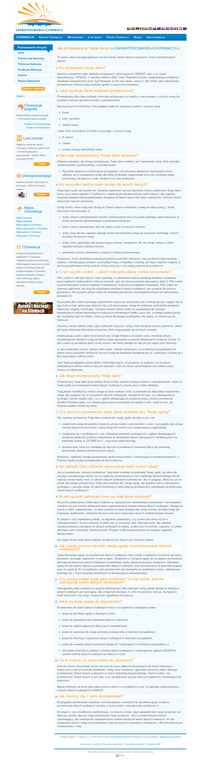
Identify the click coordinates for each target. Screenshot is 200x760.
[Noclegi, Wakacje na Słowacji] (33, 313)
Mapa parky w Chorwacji (28, 236)
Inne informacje (156, 37)
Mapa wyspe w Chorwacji (28, 232)
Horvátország (147, 752)
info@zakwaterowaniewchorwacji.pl (125, 737)
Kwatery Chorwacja (50, 37)
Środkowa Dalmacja (30, 69)
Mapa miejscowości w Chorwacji (31, 228)
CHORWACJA (25, 37)
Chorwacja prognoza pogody (32, 119)
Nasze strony (86, 744)
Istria (21, 52)
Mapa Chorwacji (24, 218)
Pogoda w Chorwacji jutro (38, 127)
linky (96, 752)
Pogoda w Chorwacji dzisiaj (37, 124)
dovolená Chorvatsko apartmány (107, 744)
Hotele (138, 37)
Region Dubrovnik (29, 80)
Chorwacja (136, 752)
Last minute (95, 37)
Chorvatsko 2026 (153, 744)
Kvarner (22, 75)
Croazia (120, 752)
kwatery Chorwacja (25, 275)
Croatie (127, 752)
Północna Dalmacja (29, 64)
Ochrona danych (150, 737)
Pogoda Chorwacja (118, 37)
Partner (91, 752)
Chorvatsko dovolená (133, 744)
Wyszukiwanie (75, 37)
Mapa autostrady (24, 221)
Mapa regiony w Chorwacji (28, 225)
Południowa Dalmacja (31, 58)
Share (19, 96)
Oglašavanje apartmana (170, 737)
